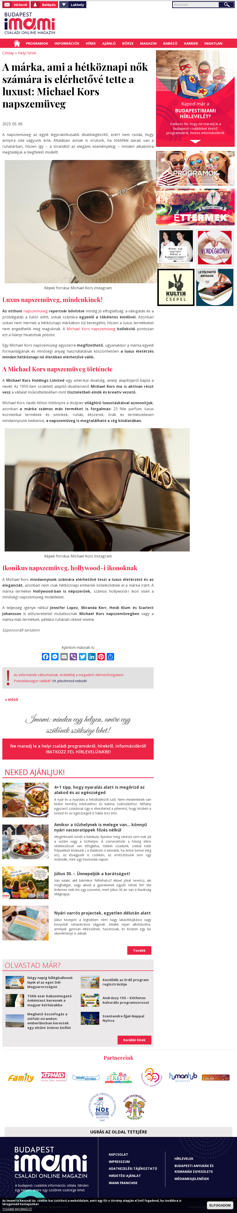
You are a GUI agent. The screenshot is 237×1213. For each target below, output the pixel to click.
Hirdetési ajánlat (125, 1175)
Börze (128, 43)
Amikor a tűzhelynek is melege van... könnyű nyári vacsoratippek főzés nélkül (100, 827)
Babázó (170, 43)
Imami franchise (123, 1183)
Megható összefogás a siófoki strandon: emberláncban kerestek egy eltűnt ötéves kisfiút (49, 1021)
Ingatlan (213, 43)
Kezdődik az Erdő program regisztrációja (126, 982)
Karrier (191, 43)
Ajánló (109, 43)
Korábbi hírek (134, 1040)
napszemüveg (35, 311)
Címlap (17, 43)
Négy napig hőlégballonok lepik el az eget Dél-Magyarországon (50, 982)
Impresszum (119, 1161)
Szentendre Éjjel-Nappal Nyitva (123, 1018)
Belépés (49, 4)
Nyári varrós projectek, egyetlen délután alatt (102, 913)
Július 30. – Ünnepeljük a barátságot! (92, 873)
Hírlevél (20, 4)
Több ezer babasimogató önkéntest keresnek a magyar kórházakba (49, 1000)
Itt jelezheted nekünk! (69, 680)
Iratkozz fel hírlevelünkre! (78, 751)
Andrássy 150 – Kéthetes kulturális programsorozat (126, 1000)
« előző (11, 699)
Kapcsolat (118, 1154)
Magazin (148, 43)
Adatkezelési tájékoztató (133, 1168)
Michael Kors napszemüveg (91, 328)
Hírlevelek (184, 1158)
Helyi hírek (27, 52)
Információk (67, 43)
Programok (37, 43)
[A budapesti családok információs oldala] (30, 23)
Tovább (139, 950)
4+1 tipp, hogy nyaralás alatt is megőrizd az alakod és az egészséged (99, 789)
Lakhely (77, 4)
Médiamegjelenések (192, 1178)
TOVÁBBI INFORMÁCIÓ (17, 1209)
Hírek (91, 43)
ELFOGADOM (220, 1205)
